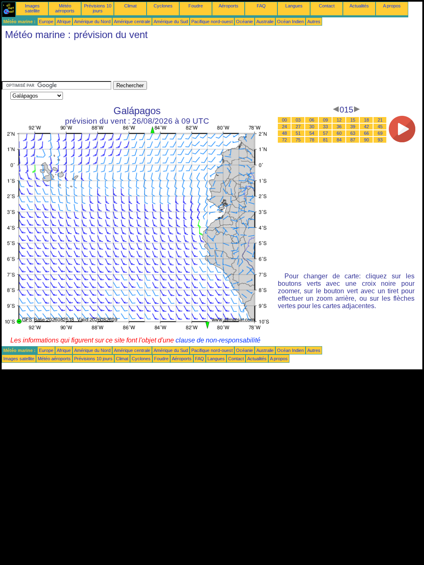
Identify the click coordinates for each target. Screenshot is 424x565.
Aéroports (228, 5)
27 (298, 126)
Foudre (195, 5)
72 (284, 139)
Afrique (64, 21)
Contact (327, 5)
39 (352, 126)
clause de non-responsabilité (218, 340)
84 (339, 139)
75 (298, 139)
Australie (265, 21)
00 (284, 119)
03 (298, 119)
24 (284, 126)
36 (339, 126)
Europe (46, 21)
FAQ (261, 5)
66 (366, 133)
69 (380, 133)
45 (380, 126)
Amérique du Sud (171, 21)
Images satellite (32, 8)
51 (298, 133)
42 (366, 126)
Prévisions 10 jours (97, 8)
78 (311, 139)
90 (366, 139)
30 (311, 126)
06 (311, 119)
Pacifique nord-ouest (212, 21)
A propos (392, 5)
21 (380, 119)
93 (380, 139)
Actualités (359, 5)
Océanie (244, 21)
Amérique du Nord (92, 21)
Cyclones (163, 5)
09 (325, 119)
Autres (313, 21)
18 (366, 119)
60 (339, 133)
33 (325, 126)
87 (352, 139)
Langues (294, 5)
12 (339, 119)
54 (311, 133)
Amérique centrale (132, 21)
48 (284, 133)
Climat (130, 5)
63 (352, 133)
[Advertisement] (152, 62)
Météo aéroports (65, 8)
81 (325, 139)
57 (325, 133)
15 (352, 119)
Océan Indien (290, 21)
